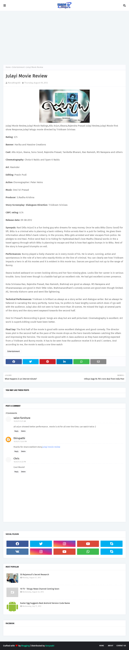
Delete (23, 431)
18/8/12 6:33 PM (20, 462)
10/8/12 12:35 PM (20, 442)
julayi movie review (51, 447)
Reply (16, 431)
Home (8, 67)
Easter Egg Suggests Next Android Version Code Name (45, 603)
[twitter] (41, 544)
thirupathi (19, 438)
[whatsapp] (88, 551)
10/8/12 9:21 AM (20, 421)
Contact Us (121, 646)
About (110, 646)
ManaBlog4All (14, 83)
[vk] (17, 551)
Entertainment (18, 67)
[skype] (112, 544)
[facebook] (17, 544)
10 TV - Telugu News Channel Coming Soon (39, 589)
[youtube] (88, 544)
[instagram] (64, 544)
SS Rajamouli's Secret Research (34, 574)
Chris (16, 458)
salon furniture (22, 417)
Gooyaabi (49, 645)
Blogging (25, 645)
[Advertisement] (64, 38)
